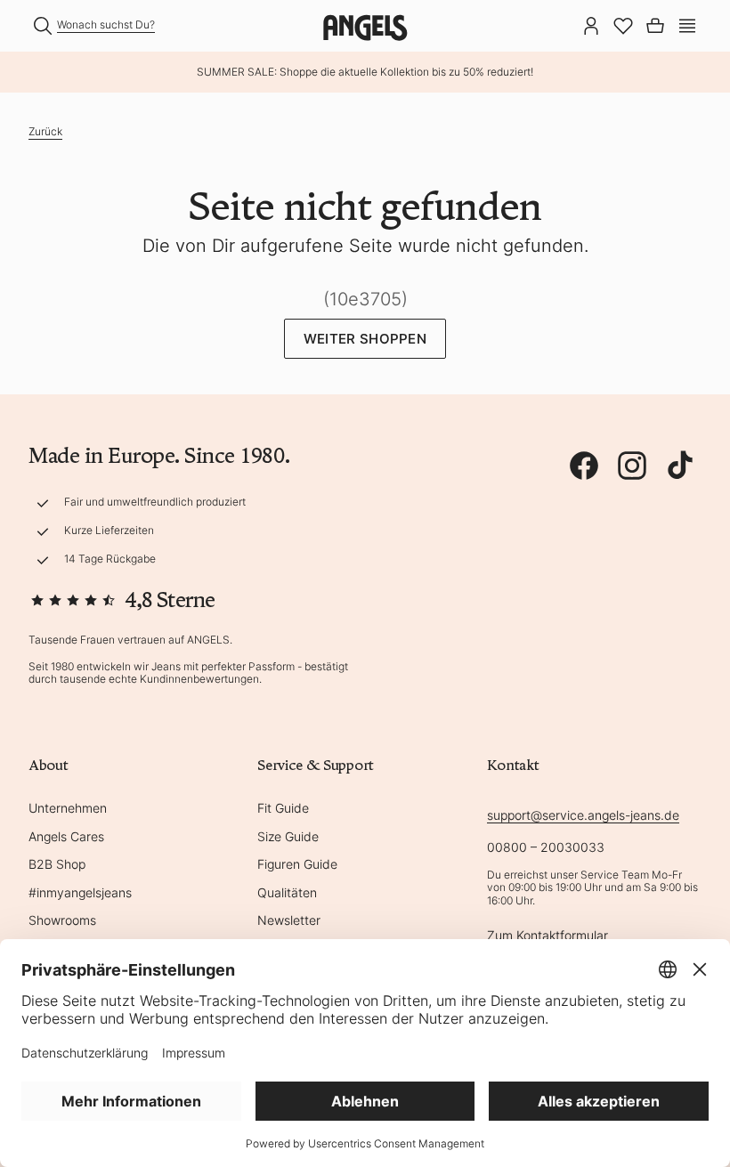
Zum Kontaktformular (547, 935)
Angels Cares (66, 836)
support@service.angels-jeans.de (583, 815)
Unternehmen (67, 807)
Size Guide (288, 836)
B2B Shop (56, 864)
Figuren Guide (297, 864)
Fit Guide (283, 807)
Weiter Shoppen (365, 338)
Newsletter (288, 920)
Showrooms (62, 920)
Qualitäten (287, 892)
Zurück (45, 131)
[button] (687, 24)
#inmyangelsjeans (80, 892)
